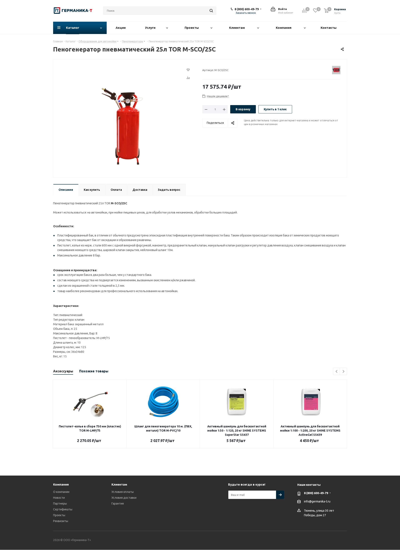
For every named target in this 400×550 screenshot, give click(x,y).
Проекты (59, 515)
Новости (59, 497)
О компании (61, 491)
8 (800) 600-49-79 (247, 9)
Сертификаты (62, 509)
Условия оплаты (122, 491)
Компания (61, 484)
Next (343, 371)
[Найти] (211, 10)
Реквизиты (60, 521)
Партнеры (60, 503)
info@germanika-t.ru (317, 501)
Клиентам (119, 484)
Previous (336, 371)
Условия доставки (123, 497)
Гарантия (117, 503)
